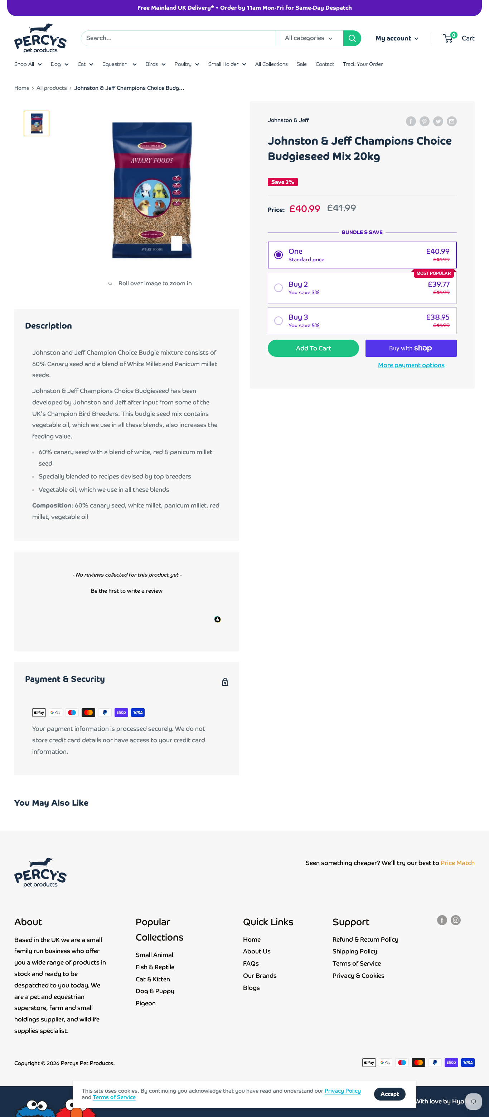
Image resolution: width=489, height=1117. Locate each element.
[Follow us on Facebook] (442, 920)
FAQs (251, 963)
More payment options (411, 365)
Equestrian (115, 64)
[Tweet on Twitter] (438, 121)
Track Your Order (363, 64)
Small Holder (223, 64)
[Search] (352, 38)
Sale (302, 64)
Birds (152, 64)
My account (394, 38)
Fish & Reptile (155, 967)
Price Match (458, 863)
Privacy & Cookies (358, 976)
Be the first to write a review (127, 590)
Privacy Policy (343, 1090)
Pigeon (146, 1003)
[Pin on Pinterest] (425, 121)
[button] (362, 255)
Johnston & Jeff (288, 120)
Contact (325, 64)
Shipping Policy (355, 951)
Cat (82, 64)
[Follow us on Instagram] (456, 920)
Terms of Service (357, 963)
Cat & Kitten (153, 979)
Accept (390, 1094)
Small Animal (154, 955)
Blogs (251, 988)
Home (21, 87)
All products (52, 87)
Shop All (24, 64)
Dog (56, 64)
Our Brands (260, 976)
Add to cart (313, 348)
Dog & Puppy (155, 991)
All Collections (271, 64)
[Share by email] (452, 121)
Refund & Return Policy (365, 939)
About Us (257, 951)
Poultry (183, 64)
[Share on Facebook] (411, 121)
